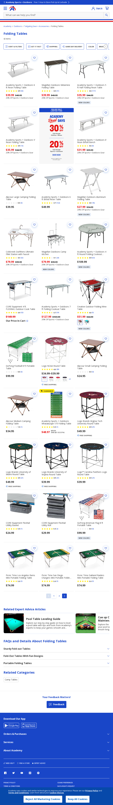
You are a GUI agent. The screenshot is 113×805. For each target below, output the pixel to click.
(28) (57, 369)
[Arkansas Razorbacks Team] (58, 379)
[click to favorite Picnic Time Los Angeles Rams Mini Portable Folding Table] (34, 548)
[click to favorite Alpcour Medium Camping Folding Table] (34, 394)
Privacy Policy (91, 790)
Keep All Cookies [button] (77, 799)
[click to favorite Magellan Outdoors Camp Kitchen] (70, 224)
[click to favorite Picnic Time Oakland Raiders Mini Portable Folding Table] (105, 548)
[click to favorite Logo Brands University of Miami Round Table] (34, 444)
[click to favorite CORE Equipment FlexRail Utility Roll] (70, 495)
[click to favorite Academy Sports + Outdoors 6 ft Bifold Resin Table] (70, 169)
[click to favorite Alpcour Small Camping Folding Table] (105, 338)
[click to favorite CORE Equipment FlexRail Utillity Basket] (34, 495)
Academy (7, 26)
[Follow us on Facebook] (5, 773)
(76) (93, 203)
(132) (58, 203)
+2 (69, 379)
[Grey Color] (87, 322)
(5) (93, 312)
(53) (21, 258)
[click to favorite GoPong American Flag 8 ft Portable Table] (105, 495)
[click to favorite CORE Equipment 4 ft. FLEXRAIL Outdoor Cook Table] (34, 279)
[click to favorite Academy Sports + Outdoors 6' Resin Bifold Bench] (105, 112)
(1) (21, 427)
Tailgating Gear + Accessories (36, 26)
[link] (48, 596)
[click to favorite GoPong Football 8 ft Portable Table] (34, 338)
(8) (93, 146)
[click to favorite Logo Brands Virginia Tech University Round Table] (105, 394)
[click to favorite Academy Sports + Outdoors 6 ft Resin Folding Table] (34, 57)
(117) (94, 91)
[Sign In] (93, 8)
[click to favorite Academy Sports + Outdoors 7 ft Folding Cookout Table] (70, 279)
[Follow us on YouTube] (22, 773)
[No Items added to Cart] (107, 8)
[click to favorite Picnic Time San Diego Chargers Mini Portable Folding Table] (70, 548)
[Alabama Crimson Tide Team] (51, 379)
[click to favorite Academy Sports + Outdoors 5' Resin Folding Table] (34, 112)
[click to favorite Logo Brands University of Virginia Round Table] (70, 444)
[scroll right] (105, 46)
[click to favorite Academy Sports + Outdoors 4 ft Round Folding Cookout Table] (105, 224)
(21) (93, 427)
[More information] (27, 321)
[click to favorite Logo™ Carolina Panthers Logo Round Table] (105, 444)
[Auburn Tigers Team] (65, 379)
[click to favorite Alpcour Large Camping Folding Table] (34, 169)
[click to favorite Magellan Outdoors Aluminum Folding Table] (105, 169)
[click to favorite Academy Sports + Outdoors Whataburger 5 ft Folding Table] (70, 394)
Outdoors (18, 26)
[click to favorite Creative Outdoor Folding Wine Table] (105, 279)
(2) (57, 529)
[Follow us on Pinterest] (38, 773)
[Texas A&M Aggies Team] (44, 379)
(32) (21, 312)
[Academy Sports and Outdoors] (12, 8)
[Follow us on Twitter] (13, 773)
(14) (21, 146)
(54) (93, 258)
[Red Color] (80, 322)
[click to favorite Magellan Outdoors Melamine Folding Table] (70, 57)
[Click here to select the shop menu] (5, 8)
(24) (57, 258)
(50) (21, 91)
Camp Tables (11, 679)
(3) (21, 581)
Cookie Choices (57, 793)
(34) (57, 312)
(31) (57, 91)
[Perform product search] (106, 15)
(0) (21, 203)
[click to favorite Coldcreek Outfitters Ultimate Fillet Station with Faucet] (34, 224)
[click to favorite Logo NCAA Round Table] (70, 338)
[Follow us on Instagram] (30, 773)
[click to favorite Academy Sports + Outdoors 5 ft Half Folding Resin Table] (105, 57)
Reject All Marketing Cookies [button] (43, 799)
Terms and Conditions (18, 792)
